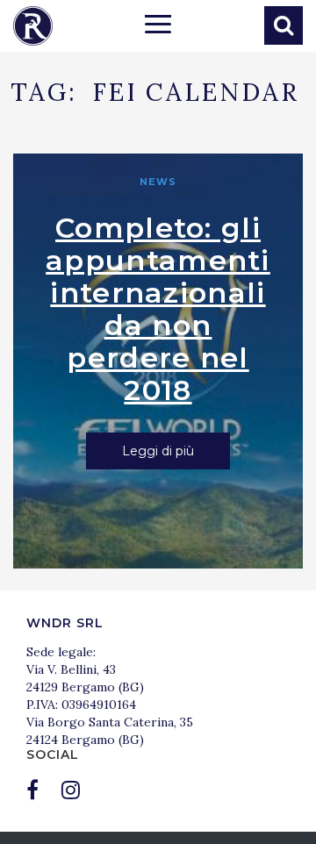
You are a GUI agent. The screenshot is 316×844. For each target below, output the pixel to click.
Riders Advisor (33, 26)
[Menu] (158, 26)
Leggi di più (158, 451)
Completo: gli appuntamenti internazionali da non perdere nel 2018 (158, 309)
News (158, 181)
